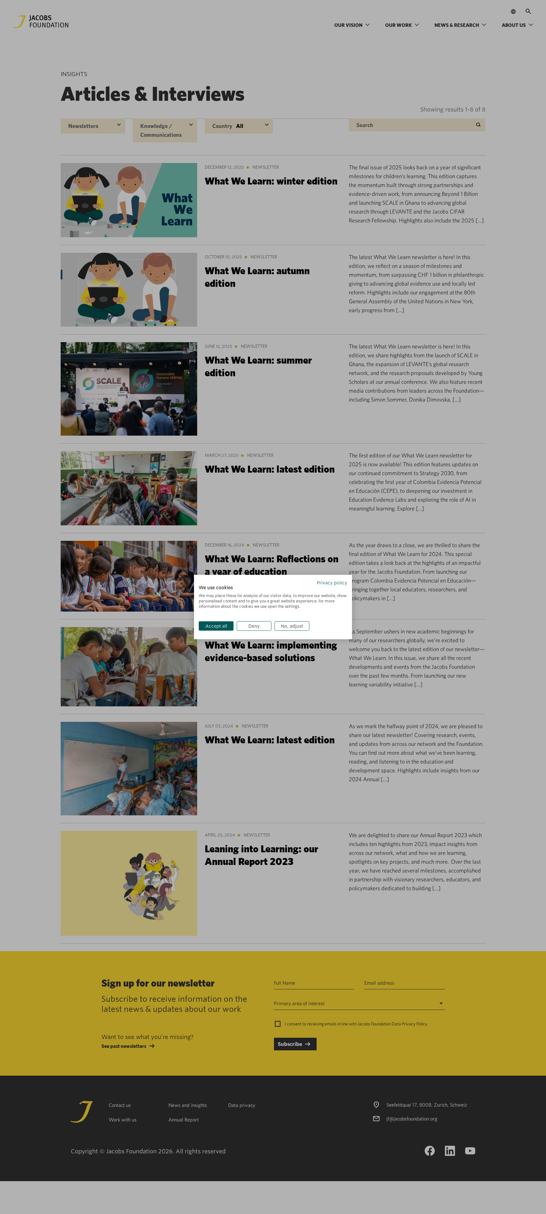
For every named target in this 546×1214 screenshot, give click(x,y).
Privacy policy (332, 582)
